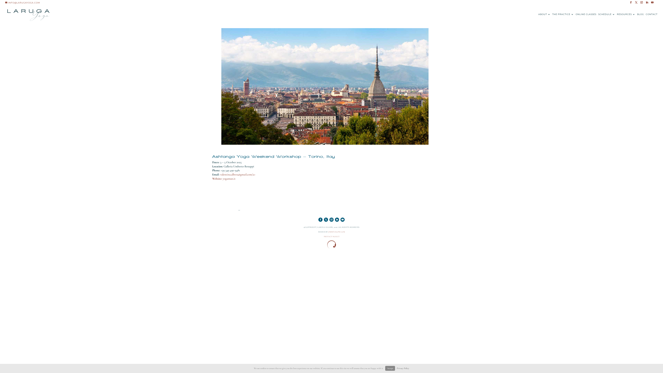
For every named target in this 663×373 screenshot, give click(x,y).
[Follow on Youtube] (342, 220)
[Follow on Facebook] (320, 220)
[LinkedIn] (647, 3)
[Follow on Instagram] (331, 220)
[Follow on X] (326, 220)
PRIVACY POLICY (332, 237)
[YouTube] (652, 3)
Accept (390, 368)
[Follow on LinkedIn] (337, 220)
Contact (651, 14)
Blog (640, 14)
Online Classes (586, 14)
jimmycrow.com (336, 232)
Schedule (605, 14)
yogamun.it (229, 178)
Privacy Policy (403, 368)
